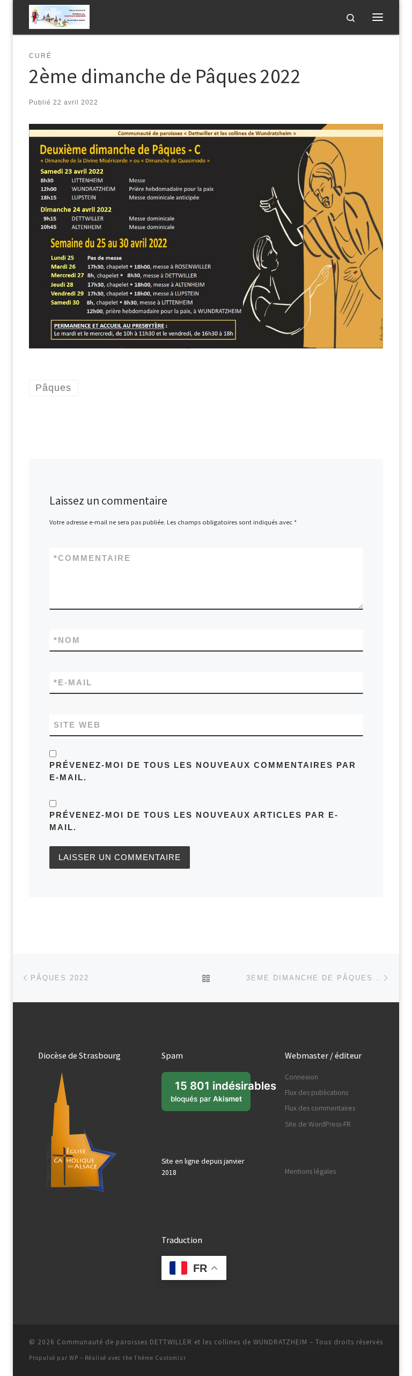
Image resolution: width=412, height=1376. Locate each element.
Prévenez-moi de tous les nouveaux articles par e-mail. (194, 821)
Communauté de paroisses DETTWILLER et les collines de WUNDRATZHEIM (182, 1342)
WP (73, 1358)
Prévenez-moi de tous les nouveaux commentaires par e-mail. (202, 771)
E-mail (73, 682)
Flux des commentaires (320, 1108)
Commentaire (92, 558)
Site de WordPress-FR (318, 1124)
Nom (67, 640)
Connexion (301, 1077)
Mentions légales (310, 1171)
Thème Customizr (160, 1358)
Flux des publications (316, 1092)
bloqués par (211, 1095)
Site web (77, 724)
